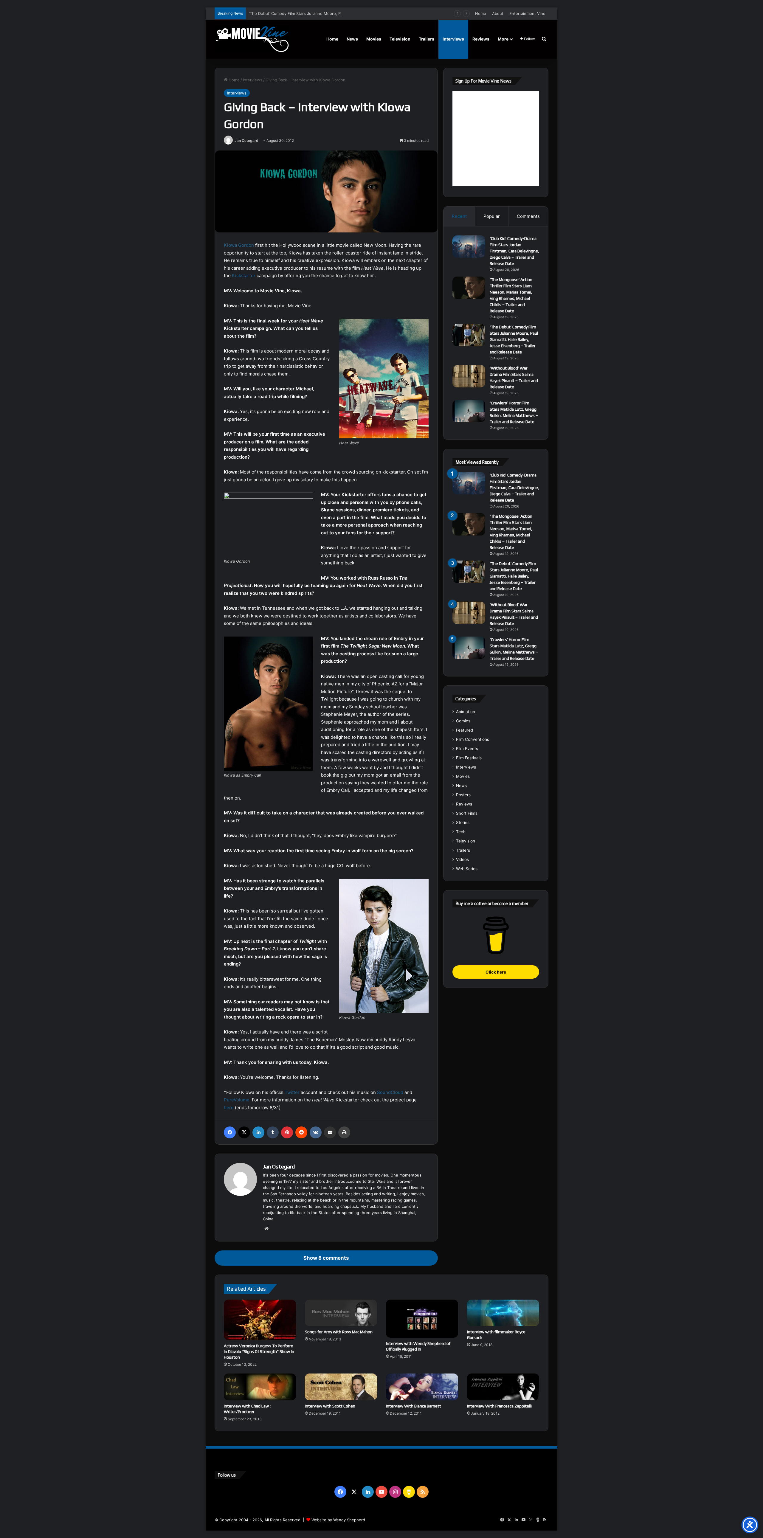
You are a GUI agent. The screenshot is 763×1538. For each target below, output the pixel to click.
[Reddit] (301, 1132)
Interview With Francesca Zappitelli (499, 1406)
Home (480, 13)
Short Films (466, 813)
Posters (463, 794)
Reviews (480, 38)
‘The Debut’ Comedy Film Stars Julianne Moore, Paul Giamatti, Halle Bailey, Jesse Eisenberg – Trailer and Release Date (359, 13)
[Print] (344, 1132)
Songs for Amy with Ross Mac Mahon (339, 1331)
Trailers (426, 38)
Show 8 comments (326, 1258)
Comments (528, 216)
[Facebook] (230, 1132)
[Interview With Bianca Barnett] (422, 1387)
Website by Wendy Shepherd (338, 1519)
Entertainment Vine (527, 13)
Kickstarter (244, 275)
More (503, 38)
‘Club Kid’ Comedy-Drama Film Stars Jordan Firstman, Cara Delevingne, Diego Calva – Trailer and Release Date (514, 251)
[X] (244, 1132)
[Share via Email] (330, 1132)
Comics (463, 720)
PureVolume (236, 1100)
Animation (465, 711)
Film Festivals (469, 757)
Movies (373, 38)
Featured (464, 730)
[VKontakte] (316, 1132)
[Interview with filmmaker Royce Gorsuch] (503, 1313)
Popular (491, 216)
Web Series (466, 868)
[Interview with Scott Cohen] (341, 1387)
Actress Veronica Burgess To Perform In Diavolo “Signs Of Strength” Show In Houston (259, 1351)
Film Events (467, 748)
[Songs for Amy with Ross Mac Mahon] (341, 1313)
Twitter (292, 1092)
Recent (459, 216)
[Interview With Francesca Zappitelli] (503, 1387)
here (229, 1107)
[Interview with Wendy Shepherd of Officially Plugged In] (422, 1319)
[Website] (266, 1228)
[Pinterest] (287, 1132)
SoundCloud (390, 1092)
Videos (462, 859)
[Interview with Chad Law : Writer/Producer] (260, 1387)
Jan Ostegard (246, 140)
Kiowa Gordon (239, 245)
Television (400, 38)
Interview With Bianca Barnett (413, 1406)
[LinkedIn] (258, 1132)
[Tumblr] (273, 1132)
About (497, 13)
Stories (462, 822)
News (352, 38)
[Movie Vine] (252, 39)
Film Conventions (472, 739)
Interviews (453, 38)
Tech (461, 831)
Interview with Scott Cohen (330, 1406)
